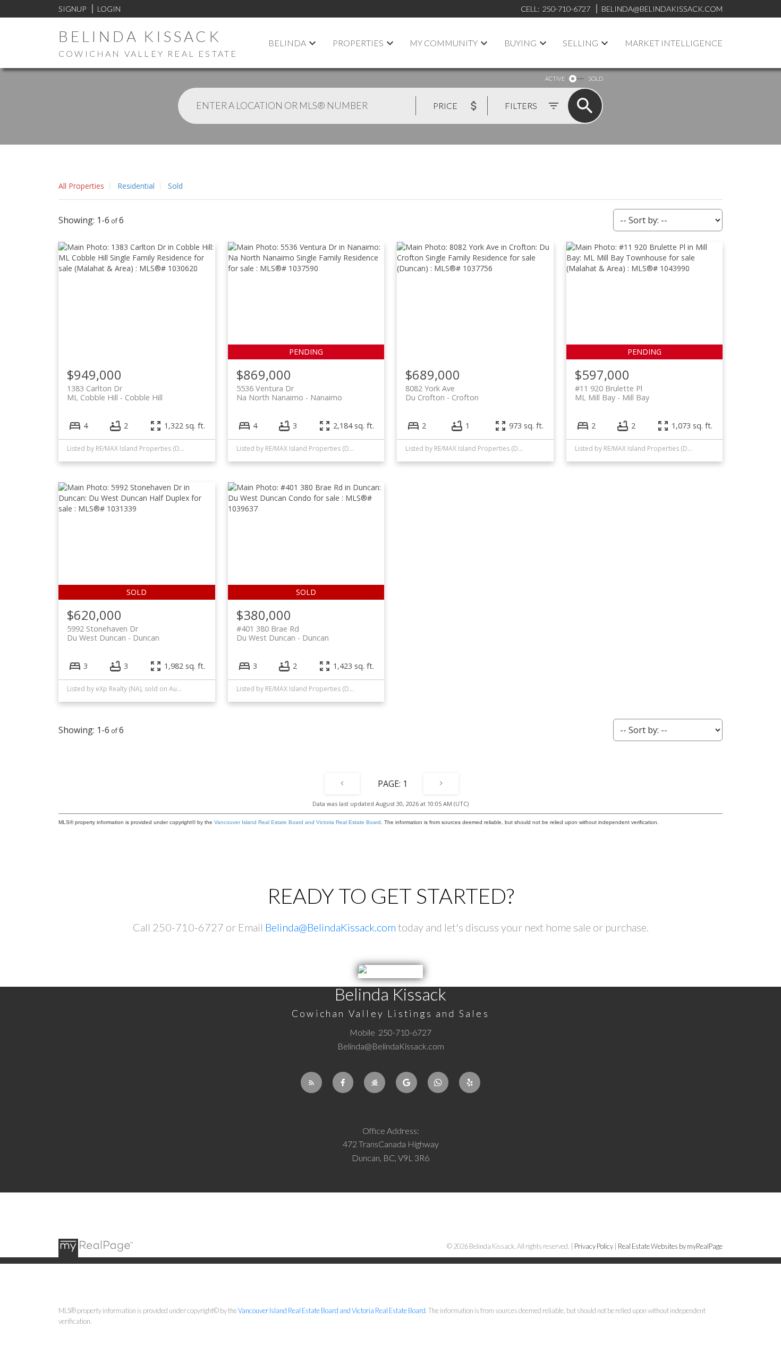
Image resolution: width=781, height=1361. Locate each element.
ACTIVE (555, 78)
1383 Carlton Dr (115, 392)
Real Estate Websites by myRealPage (670, 1246)
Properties (358, 43)
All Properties (81, 186)
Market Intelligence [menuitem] (674, 43)
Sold (175, 186)
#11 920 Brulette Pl (612, 392)
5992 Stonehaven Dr (113, 633)
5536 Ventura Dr (289, 392)
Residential (136, 186)
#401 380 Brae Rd (282, 633)
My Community (444, 43)
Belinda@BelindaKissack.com (330, 927)
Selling (580, 43)
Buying (520, 43)
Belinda (287, 43)
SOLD (595, 78)
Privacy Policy (593, 1246)
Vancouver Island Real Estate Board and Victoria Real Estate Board (297, 822)
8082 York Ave (442, 392)
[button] (311, 1082)
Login (109, 8)
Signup (72, 8)
